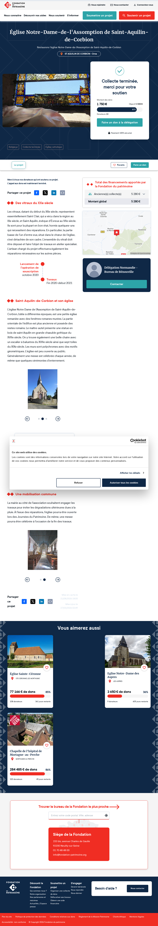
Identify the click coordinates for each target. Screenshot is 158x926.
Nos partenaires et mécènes (38, 898)
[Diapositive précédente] (27, 418)
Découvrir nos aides (35, 15)
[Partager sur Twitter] (45, 192)
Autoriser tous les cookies (124, 482)
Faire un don (139, 164)
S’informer (73, 15)
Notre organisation (38, 894)
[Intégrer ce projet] (62, 192)
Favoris (121, 164)
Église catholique (54, 147)
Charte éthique (119, 917)
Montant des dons (104, 100)
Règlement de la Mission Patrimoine (94, 917)
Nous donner (76, 893)
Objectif (136, 104)
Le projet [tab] (18, 164)
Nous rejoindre (98, 5)
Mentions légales (136, 917)
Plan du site (7, 917)
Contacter (116, 284)
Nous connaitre (12, 15)
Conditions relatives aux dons (62, 917)
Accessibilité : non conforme (14, 922)
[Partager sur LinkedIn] (54, 192)
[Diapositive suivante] (58, 418)
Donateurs (102, 114)
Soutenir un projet (139, 15)
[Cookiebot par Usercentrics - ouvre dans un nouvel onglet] (132, 441)
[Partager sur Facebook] (36, 192)
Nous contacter (121, 5)
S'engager (76, 883)
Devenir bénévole (78, 887)
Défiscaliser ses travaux (60, 897)
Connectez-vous (145, 5)
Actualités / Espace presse (38, 905)
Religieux (13, 147)
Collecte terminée (31, 147)
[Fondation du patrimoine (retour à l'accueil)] (14, 5)
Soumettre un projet (100, 15)
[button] (39, 419)
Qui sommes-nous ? (38, 891)
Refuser (78, 482)
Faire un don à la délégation (120, 122)
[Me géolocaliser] (106, 815)
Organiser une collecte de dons (60, 892)
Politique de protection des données (30, 917)
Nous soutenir (57, 15)
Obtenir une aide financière (57, 902)
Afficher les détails (130, 472)
